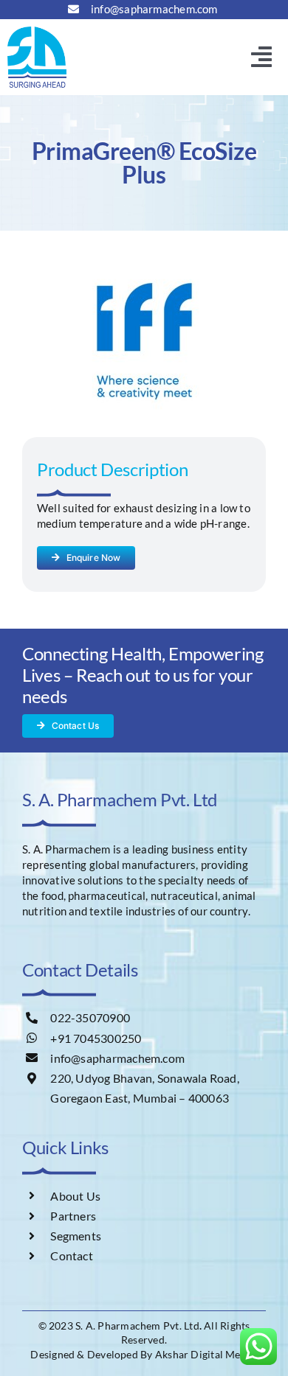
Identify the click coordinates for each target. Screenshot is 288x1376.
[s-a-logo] (36, 31)
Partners (73, 1216)
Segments (75, 1236)
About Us (75, 1196)
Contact (71, 1255)
